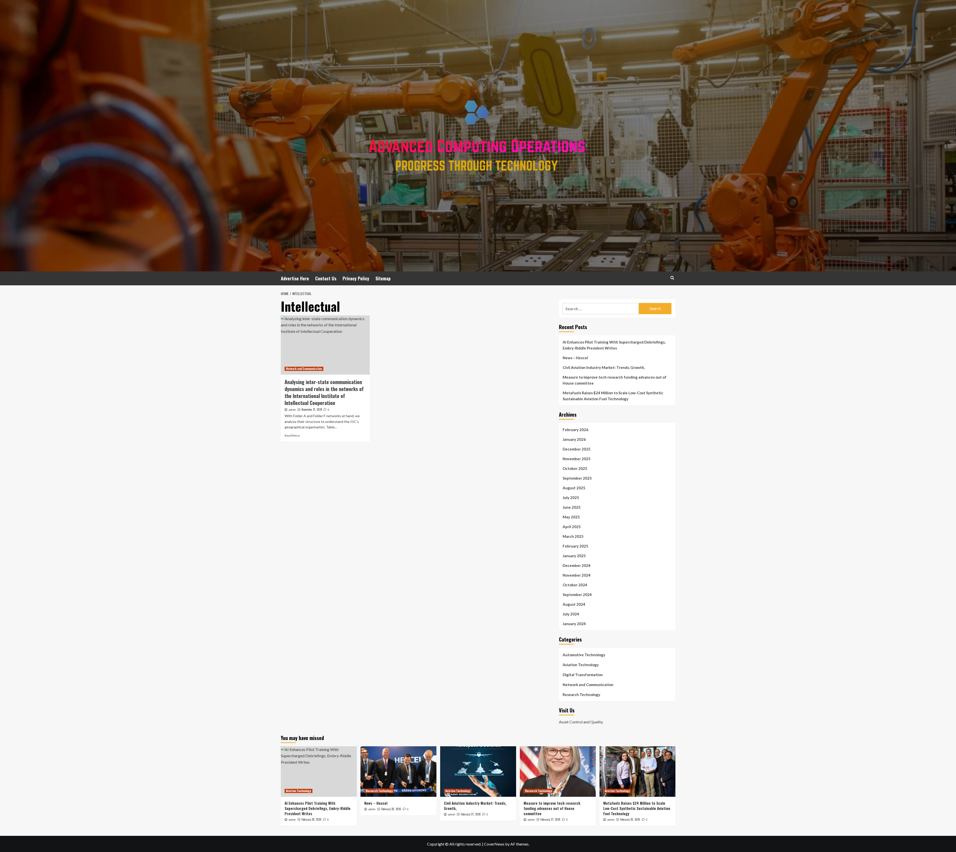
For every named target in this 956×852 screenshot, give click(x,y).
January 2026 (574, 439)
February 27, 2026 (471, 814)
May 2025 (571, 517)
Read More (292, 435)
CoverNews (494, 844)
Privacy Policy (356, 278)
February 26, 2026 (630, 819)
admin (292, 409)
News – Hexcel (575, 357)
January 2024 (574, 623)
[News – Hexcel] (398, 771)
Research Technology (581, 694)
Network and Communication (304, 369)
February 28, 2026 (311, 819)
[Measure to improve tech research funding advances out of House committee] (558, 771)
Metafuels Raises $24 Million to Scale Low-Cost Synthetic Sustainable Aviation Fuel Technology (613, 396)
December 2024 (577, 565)
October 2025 (575, 468)
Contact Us (325, 278)
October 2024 (575, 585)
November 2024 (577, 575)
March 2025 (573, 536)
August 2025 (574, 488)
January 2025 (574, 555)
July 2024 (571, 614)
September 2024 (577, 594)
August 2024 (574, 604)
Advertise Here (295, 278)
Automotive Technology (584, 654)
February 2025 (575, 546)
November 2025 (577, 458)
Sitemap (383, 278)
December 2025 (577, 449)
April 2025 (572, 526)
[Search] (672, 277)
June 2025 (572, 507)
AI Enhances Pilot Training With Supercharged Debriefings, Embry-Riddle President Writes (614, 345)
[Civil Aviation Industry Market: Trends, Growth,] (478, 771)
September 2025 (577, 478)
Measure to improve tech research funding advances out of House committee (614, 380)
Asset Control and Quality (581, 721)
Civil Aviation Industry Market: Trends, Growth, (604, 367)
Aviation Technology (581, 664)
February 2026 (575, 429)
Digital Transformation (583, 674)
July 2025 (571, 497)
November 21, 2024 (311, 409)
